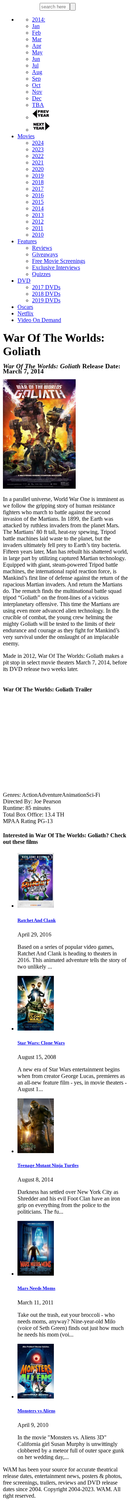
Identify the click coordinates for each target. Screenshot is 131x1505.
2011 (37, 228)
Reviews (42, 248)
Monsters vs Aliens (36, 1410)
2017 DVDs (46, 287)
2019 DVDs (46, 300)
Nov (37, 92)
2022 (38, 156)
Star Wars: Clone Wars (41, 1043)
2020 (38, 169)
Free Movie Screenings (58, 261)
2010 (38, 235)
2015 (38, 202)
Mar (36, 39)
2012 (38, 221)
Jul (35, 65)
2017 (38, 189)
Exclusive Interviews (56, 267)
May (37, 52)
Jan (36, 26)
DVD (24, 281)
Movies (26, 136)
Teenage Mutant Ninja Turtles (48, 1165)
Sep (36, 78)
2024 (38, 143)
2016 (38, 195)
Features (27, 241)
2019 (38, 175)
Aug (37, 72)
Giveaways (45, 254)
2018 (38, 182)
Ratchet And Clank (36, 920)
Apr (36, 46)
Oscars (25, 307)
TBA (38, 105)
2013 (38, 215)
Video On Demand (39, 320)
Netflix (25, 313)
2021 (38, 162)
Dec (36, 98)
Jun (36, 59)
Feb (36, 33)
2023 (38, 149)
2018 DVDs (46, 294)
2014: (38, 19)
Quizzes (41, 274)
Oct (36, 85)
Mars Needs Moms (36, 1288)
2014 (38, 208)
